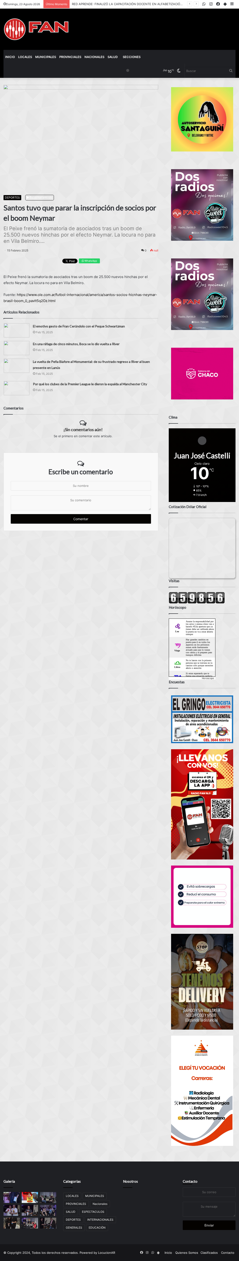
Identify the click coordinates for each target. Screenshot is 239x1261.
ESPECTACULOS (93, 1211)
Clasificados (209, 1252)
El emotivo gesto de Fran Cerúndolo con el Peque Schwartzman (79, 326)
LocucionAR (106, 1252)
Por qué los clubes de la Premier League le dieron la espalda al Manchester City (90, 384)
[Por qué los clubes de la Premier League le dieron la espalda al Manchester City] (16, 388)
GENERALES (74, 1227)
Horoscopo (208, 678)
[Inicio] (36, 29)
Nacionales (94, 57)
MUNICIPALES (45, 57)
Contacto (190, 1181)
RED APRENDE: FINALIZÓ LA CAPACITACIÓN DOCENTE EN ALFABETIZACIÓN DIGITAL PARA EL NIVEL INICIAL (150, 4)
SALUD (113, 57)
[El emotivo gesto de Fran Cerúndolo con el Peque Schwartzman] (16, 330)
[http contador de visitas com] (197, 602)
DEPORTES (12, 197)
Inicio (10, 57)
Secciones (132, 57)
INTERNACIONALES (100, 1219)
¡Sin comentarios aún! (83, 429)
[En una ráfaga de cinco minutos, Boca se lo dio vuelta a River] (16, 348)
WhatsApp (90, 260)
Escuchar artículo (40, 197)
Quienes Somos (186, 1252)
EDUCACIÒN (97, 1227)
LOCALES (25, 57)
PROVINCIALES (70, 57)
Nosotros (130, 1181)
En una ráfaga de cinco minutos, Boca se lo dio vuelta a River (76, 344)
